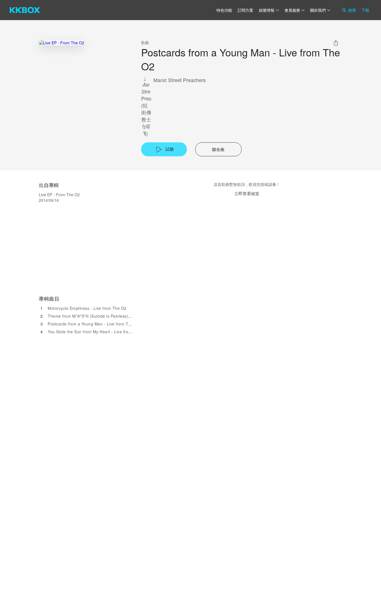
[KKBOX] (24, 10)
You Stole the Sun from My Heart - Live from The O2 (97, 331)
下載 (365, 10)
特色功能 (224, 10)
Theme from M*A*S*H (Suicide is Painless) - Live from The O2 (106, 316)
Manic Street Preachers (179, 79)
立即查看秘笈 (246, 193)
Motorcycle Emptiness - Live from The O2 (87, 308)
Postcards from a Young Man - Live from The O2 (94, 324)
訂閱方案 (245, 10)
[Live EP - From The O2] (61, 42)
